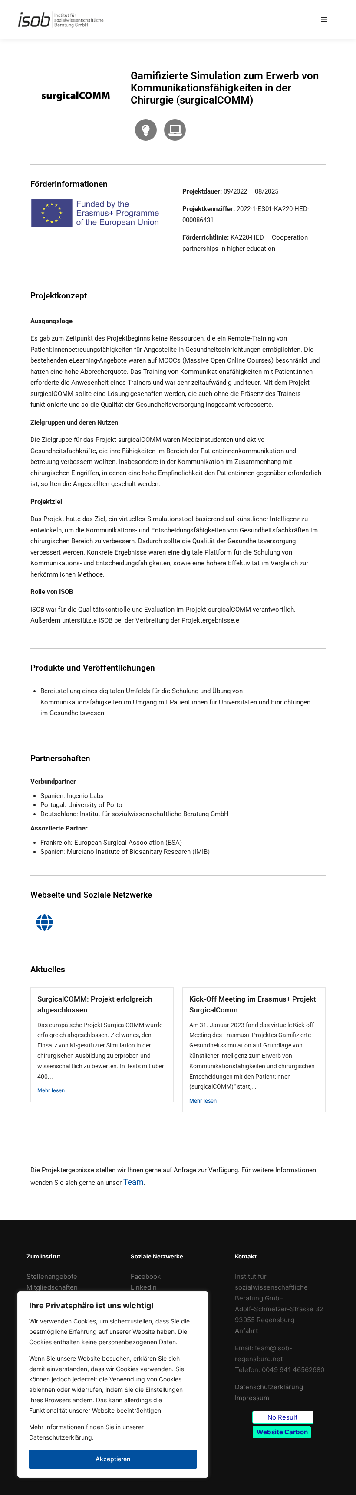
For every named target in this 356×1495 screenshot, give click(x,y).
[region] (112, 1384)
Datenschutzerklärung (60, 1437)
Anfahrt (246, 1330)
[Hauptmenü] (324, 19)
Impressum (252, 1398)
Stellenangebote (51, 1276)
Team (133, 1182)
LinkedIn (144, 1287)
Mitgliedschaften (52, 1287)
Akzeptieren (113, 1459)
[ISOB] (60, 19)
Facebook (146, 1276)
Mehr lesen (51, 1090)
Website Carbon (282, 1432)
